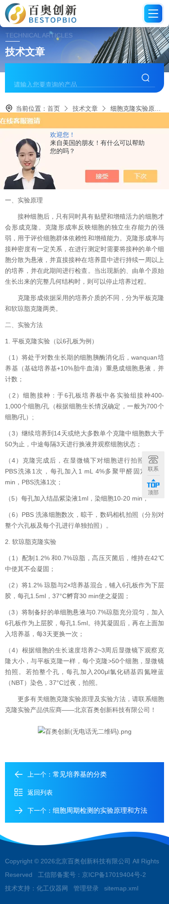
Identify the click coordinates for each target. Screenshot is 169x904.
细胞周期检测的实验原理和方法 (100, 810)
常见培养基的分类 (80, 774)
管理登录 (86, 888)
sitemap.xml (121, 888)
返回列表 (40, 792)
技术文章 (85, 108)
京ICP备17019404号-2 (114, 874)
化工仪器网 (52, 888)
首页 (53, 108)
